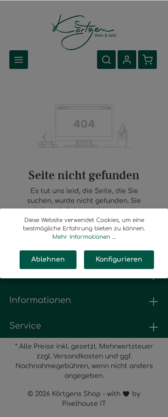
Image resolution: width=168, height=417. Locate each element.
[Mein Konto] (127, 59)
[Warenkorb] (147, 59)
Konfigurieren (119, 259)
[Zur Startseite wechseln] (84, 31)
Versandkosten (78, 356)
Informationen (40, 300)
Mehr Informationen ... (84, 237)
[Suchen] (106, 59)
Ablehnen (48, 259)
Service (25, 325)
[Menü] (18, 59)
